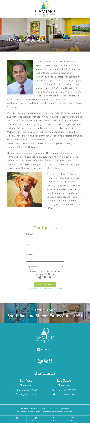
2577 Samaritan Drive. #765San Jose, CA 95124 (64, 386)
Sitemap (71, 411)
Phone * (30, 254)
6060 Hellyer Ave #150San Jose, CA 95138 (26, 386)
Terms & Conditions (52, 288)
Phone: (27, 390)
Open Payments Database (25, 411)
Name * (29, 234)
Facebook (47, 349)
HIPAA (66, 411)
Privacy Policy (34, 288)
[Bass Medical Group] (45, 361)
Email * (29, 244)
